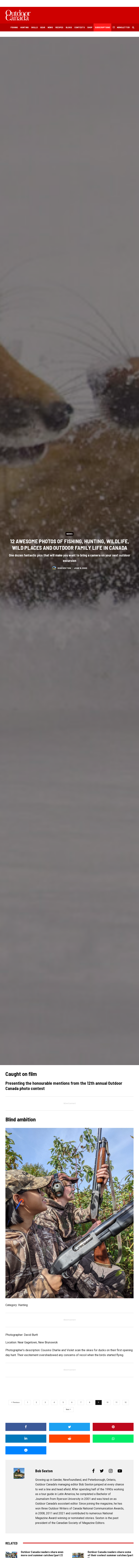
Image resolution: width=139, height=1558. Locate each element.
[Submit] (69, 1439)
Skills (34, 27)
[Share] (25, 1427)
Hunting (24, 27)
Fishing (14, 27)
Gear (42, 27)
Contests (79, 27)
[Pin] (113, 1427)
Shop (89, 27)
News (50, 27)
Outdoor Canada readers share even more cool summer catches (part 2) (42, 1553)
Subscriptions (102, 27)
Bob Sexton (64, 568)
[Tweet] (69, 1427)
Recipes (59, 27)
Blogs (69, 27)
